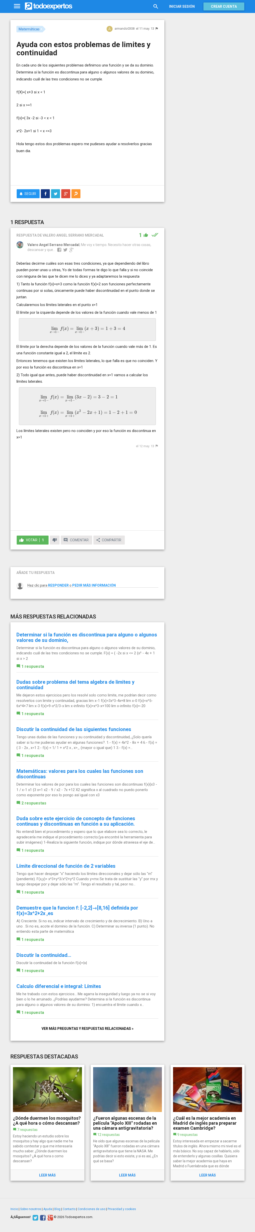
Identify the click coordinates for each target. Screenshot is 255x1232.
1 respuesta (32, 666)
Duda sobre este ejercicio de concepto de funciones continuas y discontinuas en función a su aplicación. (75, 821)
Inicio (14, 1209)
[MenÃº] (17, 6)
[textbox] (87, 329)
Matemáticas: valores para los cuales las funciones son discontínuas (79, 774)
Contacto (69, 1209)
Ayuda (47, 1209)
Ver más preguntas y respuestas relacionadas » (87, 1029)
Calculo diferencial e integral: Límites (58, 986)
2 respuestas (33, 803)
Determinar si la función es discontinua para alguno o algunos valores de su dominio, (86, 637)
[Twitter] (34, 1217)
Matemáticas (29, 29)
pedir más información (94, 585)
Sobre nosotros (30, 1209)
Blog (57, 1209)
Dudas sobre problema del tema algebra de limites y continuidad (75, 684)
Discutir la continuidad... (43, 955)
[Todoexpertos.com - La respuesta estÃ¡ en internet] (48, 6)
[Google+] (49, 1217)
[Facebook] (42, 1217)
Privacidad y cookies (122, 1209)
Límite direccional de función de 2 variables (66, 866)
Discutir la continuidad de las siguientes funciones (73, 729)
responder (58, 585)
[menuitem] (45, 193)
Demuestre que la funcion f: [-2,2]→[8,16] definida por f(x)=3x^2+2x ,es (77, 910)
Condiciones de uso (91, 1209)
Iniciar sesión (182, 6)
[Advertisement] (74, 171)
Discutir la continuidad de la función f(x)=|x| (51, 963)
